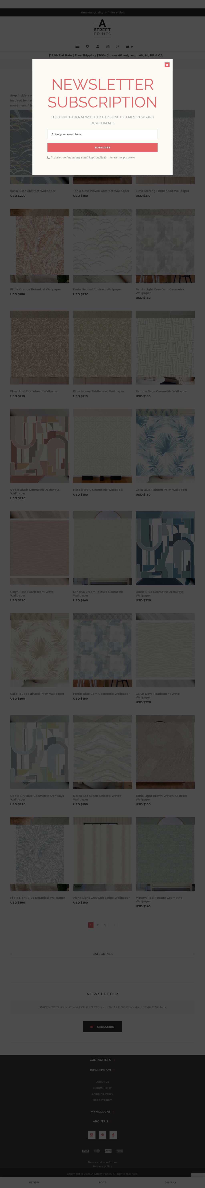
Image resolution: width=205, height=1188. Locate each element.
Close (167, 64)
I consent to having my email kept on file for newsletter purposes (93, 157)
